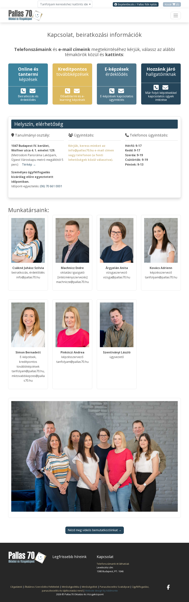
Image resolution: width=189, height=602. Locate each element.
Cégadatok (16, 586)
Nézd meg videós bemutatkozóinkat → (94, 530)
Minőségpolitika (70, 586)
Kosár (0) (172, 4)
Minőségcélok (89, 586)
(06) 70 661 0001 (51, 186)
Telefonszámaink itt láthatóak (113, 563)
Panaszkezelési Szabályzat (115, 586)
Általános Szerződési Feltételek (42, 586)
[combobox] (65, 4)
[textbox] (65, 4)
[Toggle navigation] (176, 15)
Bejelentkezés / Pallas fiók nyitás (137, 4)
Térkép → (29, 164)
